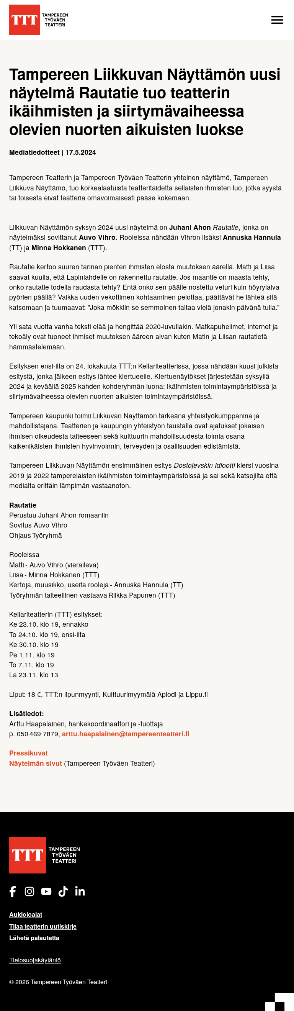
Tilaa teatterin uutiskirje (43, 926)
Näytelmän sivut (35, 763)
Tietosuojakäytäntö (35, 959)
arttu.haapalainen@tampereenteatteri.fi (125, 733)
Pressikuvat (28, 752)
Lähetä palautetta (34, 937)
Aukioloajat (25, 914)
